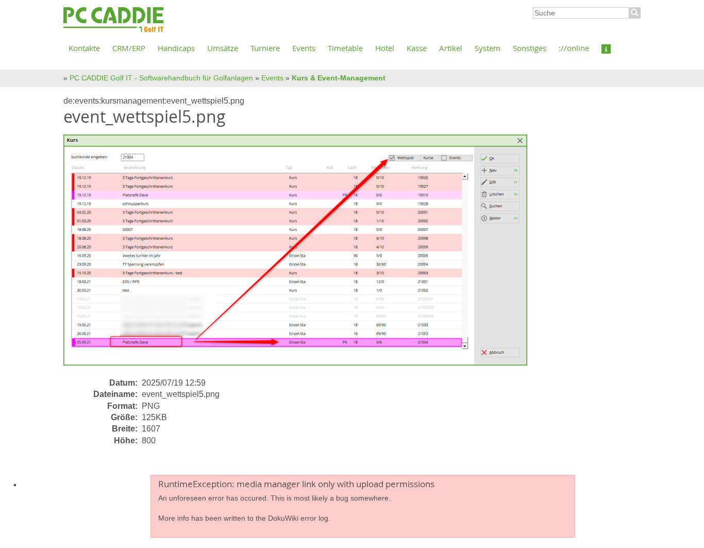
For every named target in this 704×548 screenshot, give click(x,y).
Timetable (345, 48)
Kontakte (84, 48)
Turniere (265, 48)
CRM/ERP (128, 48)
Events (303, 48)
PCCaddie (113, 20)
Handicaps (176, 48)
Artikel (450, 48)
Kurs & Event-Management (338, 78)
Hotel (384, 48)
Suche (635, 13)
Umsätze (222, 48)
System (487, 48)
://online (574, 48)
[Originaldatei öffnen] (301, 255)
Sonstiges (529, 48)
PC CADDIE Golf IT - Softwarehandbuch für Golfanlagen (161, 78)
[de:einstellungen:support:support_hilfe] (606, 48)
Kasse (417, 48)
